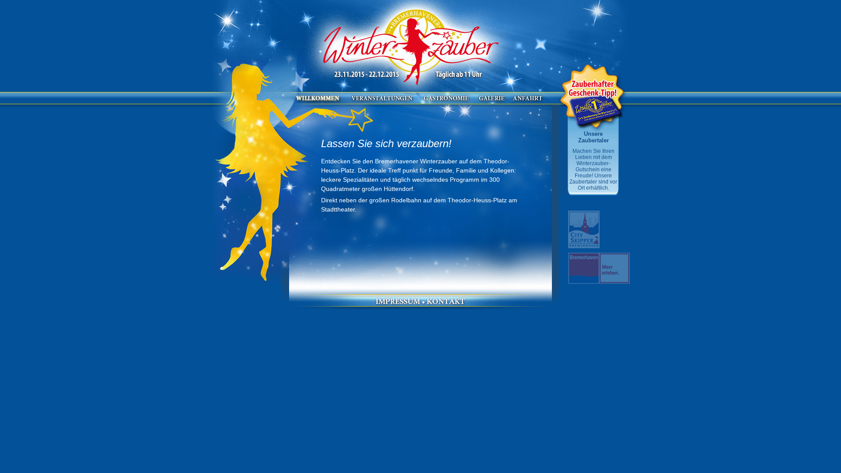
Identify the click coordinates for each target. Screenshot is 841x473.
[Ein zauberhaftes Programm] (382, 102)
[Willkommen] (320, 102)
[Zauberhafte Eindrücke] (491, 102)
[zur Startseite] (412, 44)
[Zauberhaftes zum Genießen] (446, 102)
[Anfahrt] (528, 102)
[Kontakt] (446, 304)
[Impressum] (398, 304)
